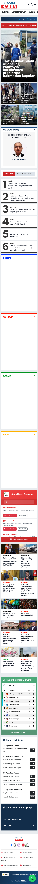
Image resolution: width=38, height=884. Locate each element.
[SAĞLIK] (34, 376)
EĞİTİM (7, 258)
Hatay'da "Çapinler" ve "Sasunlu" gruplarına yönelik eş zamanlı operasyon (22, 198)
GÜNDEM (5, 12)
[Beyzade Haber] (9, 4)
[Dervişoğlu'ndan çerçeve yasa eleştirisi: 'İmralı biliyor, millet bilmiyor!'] (10, 575)
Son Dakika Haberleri (11, 865)
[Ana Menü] (35, 5)
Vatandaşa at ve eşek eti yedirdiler (19, 236)
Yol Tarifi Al (23, 515)
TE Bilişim (24, 881)
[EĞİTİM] (34, 258)
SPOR (6, 435)
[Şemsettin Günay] (19, 149)
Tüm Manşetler (27, 858)
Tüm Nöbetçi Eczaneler (20, 539)
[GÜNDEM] (34, 317)
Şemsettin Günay (19, 160)
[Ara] (32, 5)
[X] (15, 845)
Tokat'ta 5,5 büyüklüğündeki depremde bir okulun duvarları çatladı (27, 638)
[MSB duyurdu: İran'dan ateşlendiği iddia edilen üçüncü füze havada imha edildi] (10, 626)
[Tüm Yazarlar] (34, 130)
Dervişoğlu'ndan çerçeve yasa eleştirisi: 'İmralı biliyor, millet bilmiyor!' (9, 588)
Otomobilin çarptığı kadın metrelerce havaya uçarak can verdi (20, 186)
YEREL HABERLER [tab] (24, 174)
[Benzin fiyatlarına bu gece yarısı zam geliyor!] (10, 604)
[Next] (26, 845)
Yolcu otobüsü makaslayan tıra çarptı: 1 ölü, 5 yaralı (21, 223)
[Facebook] (11, 845)
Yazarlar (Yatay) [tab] (11, 130)
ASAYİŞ (10, 181)
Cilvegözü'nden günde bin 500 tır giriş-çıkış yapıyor (22, 211)
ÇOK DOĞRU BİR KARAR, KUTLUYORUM (19, 136)
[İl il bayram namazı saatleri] (28, 604)
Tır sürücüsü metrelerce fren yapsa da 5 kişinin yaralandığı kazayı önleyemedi (21, 248)
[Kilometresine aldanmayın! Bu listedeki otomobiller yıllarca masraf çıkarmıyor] (28, 549)
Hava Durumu (8, 853)
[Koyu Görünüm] (29, 5)
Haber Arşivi (27, 865)
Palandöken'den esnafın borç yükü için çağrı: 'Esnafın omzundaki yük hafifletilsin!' (10, 561)
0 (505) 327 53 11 (11, 515)
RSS (6, 874)
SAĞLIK (31, 12)
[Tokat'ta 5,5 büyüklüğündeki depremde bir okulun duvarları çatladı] (28, 626)
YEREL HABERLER (19, 12)
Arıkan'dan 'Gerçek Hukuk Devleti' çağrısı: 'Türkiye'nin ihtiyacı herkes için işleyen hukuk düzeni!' (27, 590)
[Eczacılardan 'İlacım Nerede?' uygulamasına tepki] (10, 652)
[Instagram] (19, 845)
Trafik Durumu (27, 853)
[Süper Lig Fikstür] (34, 740)
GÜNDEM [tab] (9, 174)
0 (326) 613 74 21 (11, 528)
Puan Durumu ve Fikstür (8, 859)
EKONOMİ (13, 207)
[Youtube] (23, 845)
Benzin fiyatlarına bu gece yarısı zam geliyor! (9, 615)
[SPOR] (34, 435)
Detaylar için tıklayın (19, 732)
